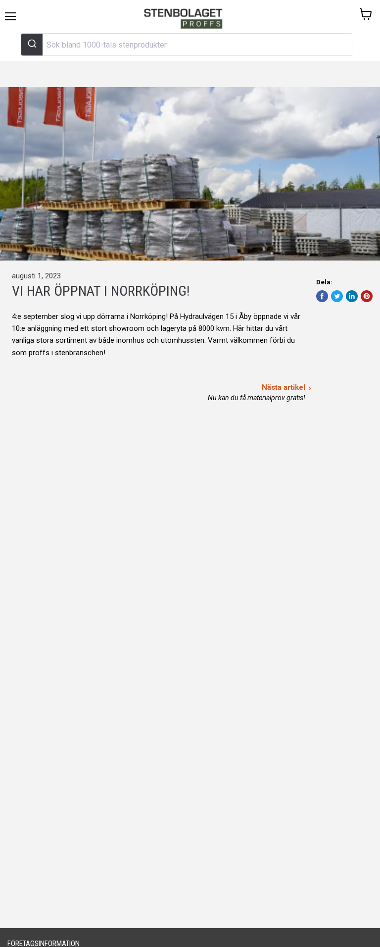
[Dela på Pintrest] (367, 296)
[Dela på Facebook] (322, 296)
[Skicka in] (32, 44)
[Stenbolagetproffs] (185, 19)
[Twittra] (337, 296)
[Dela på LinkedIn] (352, 296)
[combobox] (186, 44)
